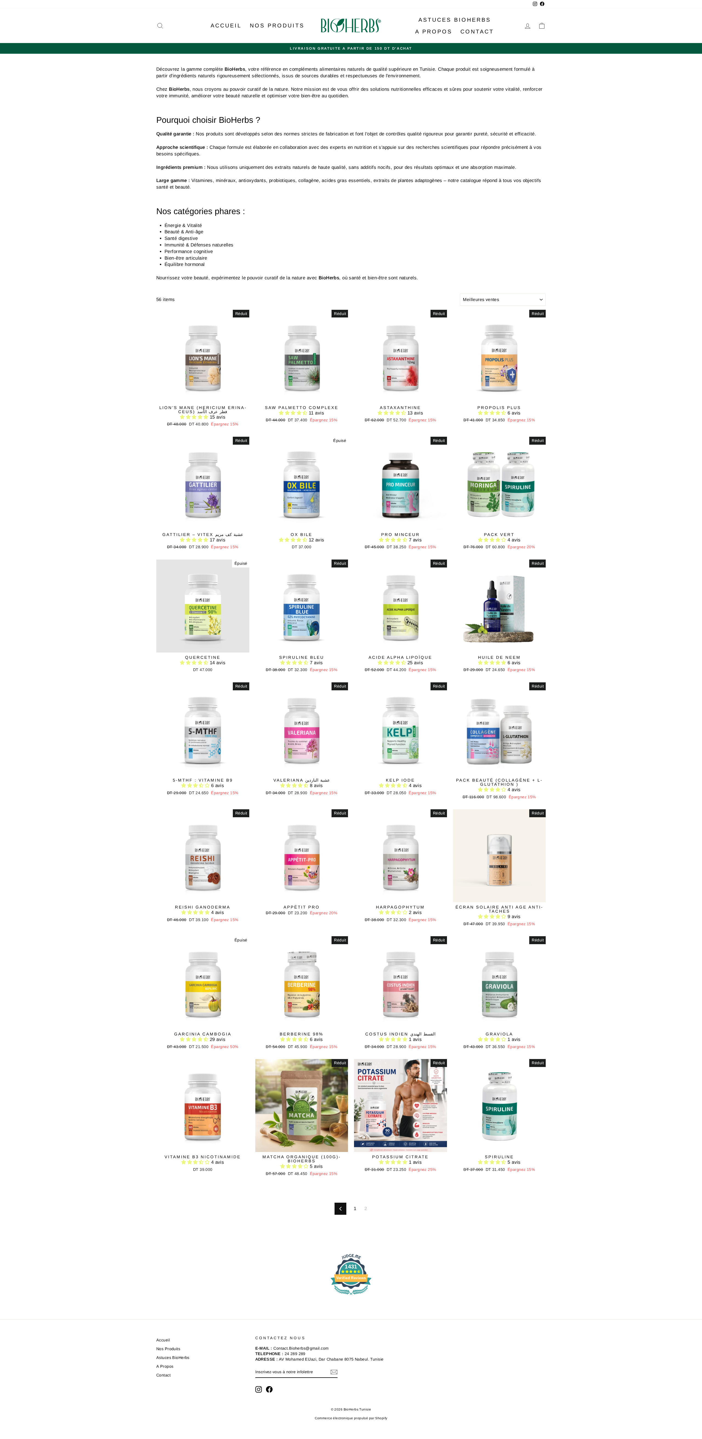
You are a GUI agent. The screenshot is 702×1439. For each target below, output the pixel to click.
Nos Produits (277, 25)
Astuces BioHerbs (454, 20)
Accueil (226, 25)
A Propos (433, 32)
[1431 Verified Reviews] (351, 1295)
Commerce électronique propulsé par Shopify (351, 1418)
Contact (477, 32)
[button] (195, 417)
